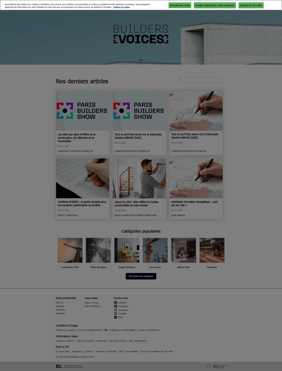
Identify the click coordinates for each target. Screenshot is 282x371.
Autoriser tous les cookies (251, 5)
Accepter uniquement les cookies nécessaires (214, 5)
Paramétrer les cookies (180, 5)
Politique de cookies (121, 7)
